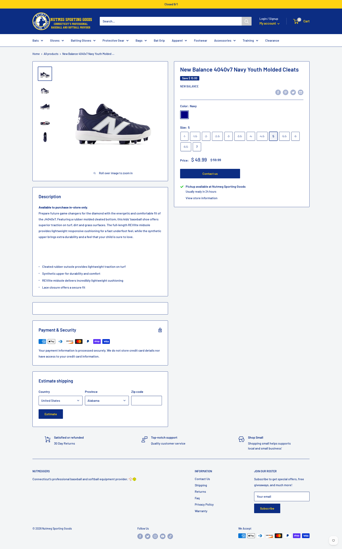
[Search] (247, 21)
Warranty (201, 511)
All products (51, 53)
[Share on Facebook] (278, 92)
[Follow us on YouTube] (162, 536)
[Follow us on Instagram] (155, 536)
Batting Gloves (81, 40)
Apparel (177, 40)
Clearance (272, 40)
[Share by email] (300, 92)
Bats (35, 40)
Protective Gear (113, 40)
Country (44, 391)
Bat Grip (159, 40)
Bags (139, 40)
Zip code (137, 391)
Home (36, 53)
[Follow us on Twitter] (147, 536)
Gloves (55, 40)
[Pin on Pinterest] (285, 92)
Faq (197, 498)
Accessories (222, 40)
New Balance (189, 86)
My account (267, 23)
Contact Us (202, 479)
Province (91, 391)
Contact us (210, 173)
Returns (200, 491)
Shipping (201, 485)
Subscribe (267, 508)
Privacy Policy (204, 504)
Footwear (200, 40)
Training (248, 40)
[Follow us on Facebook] (140, 536)
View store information (202, 198)
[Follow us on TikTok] (170, 536)
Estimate (51, 414)
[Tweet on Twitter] (293, 92)
